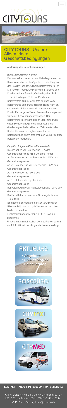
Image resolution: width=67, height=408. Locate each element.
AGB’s (22, 387)
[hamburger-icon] (61, 4)
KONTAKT (9, 387)
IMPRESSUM (35, 387)
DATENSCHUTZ (54, 387)
